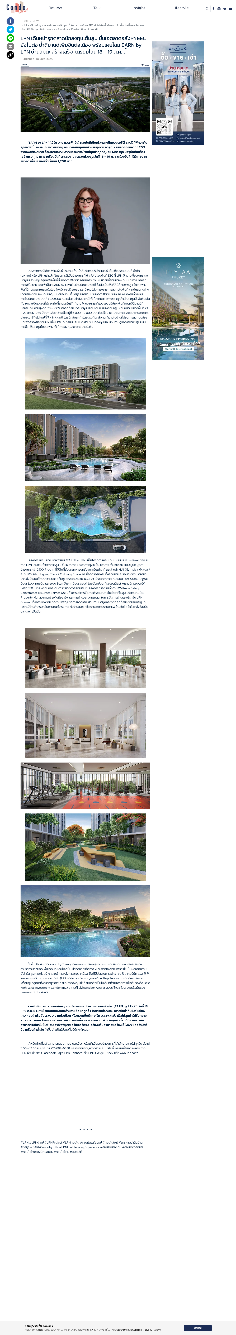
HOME (25, 21)
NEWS (36, 21)
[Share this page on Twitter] (10, 30)
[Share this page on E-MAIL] (10, 47)
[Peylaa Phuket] (178, 308)
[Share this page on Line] (10, 38)
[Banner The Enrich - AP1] (178, 93)
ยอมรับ (198, 1328)
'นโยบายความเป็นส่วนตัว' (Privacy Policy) (138, 1330)
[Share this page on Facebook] (10, 21)
